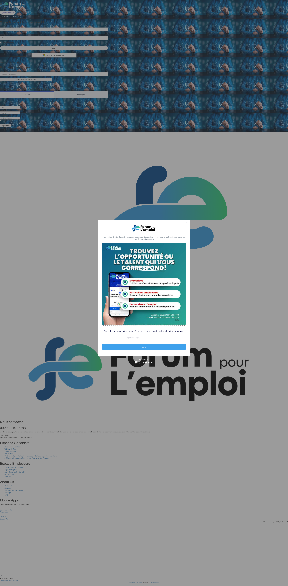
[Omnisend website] (144, 361)
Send (144, 347)
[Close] (187, 222)
